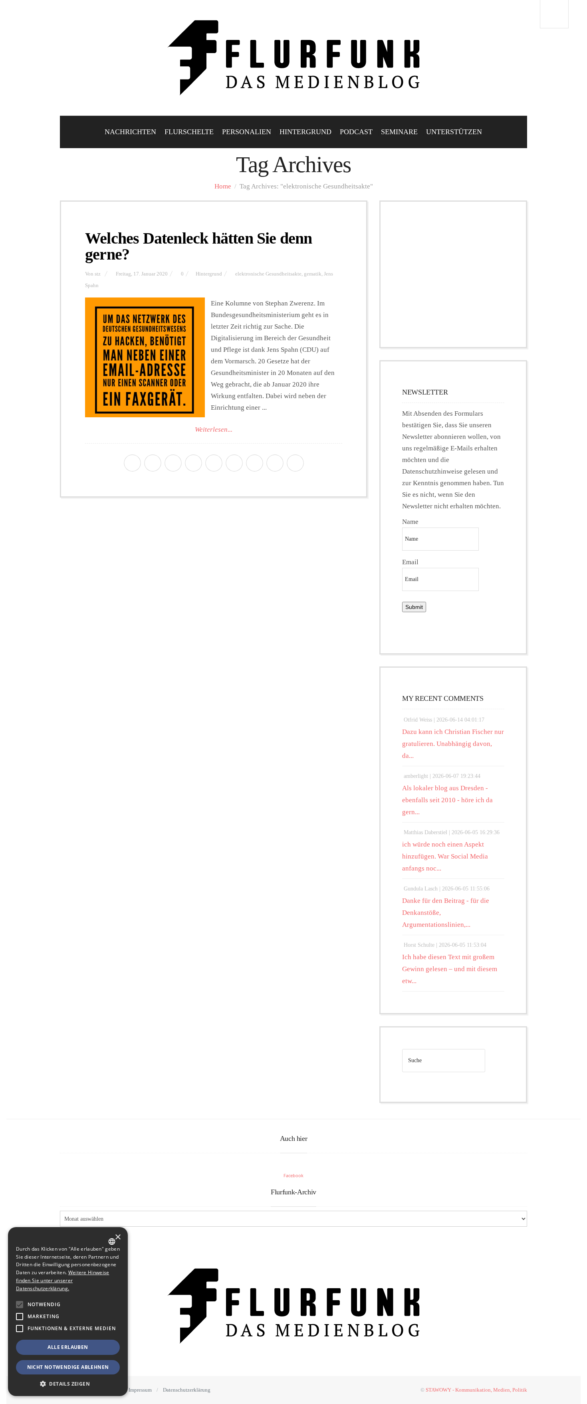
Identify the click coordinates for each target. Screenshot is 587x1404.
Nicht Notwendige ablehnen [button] (68, 1367)
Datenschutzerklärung (186, 1390)
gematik (312, 274)
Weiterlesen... (213, 429)
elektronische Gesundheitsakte (268, 274)
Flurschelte (189, 132)
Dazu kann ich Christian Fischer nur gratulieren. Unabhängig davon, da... (453, 744)
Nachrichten (130, 132)
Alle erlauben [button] (68, 1347)
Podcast (356, 132)
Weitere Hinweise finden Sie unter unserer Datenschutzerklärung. (62, 1280)
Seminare (399, 132)
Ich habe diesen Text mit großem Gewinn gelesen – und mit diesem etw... (449, 969)
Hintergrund (305, 132)
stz (98, 274)
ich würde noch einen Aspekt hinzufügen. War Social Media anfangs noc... (445, 856)
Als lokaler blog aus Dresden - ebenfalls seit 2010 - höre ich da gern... (447, 800)
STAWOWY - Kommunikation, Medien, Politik (476, 1390)
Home (222, 186)
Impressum (140, 1390)
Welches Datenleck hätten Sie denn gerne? (198, 246)
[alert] (68, 1311)
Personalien (246, 132)
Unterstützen (454, 132)
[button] (20, 1305)
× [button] (118, 1237)
